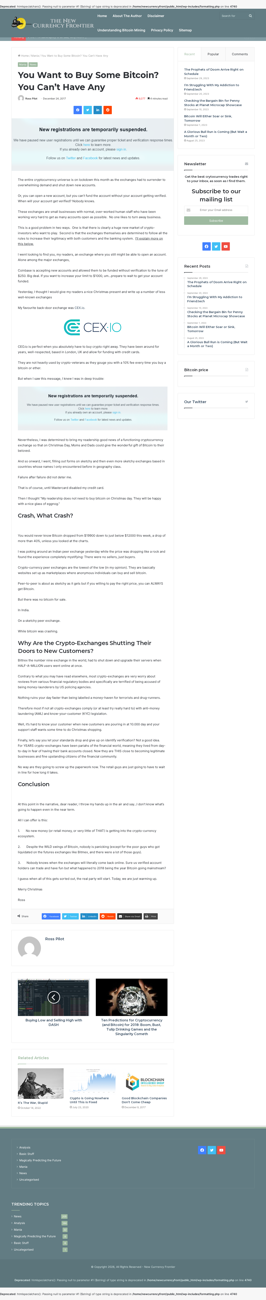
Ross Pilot (31, 98)
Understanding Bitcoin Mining (121, 30)
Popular (213, 54)
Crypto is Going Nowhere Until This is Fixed (89, 1100)
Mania (35, 55)
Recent (189, 54)
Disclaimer (156, 16)
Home (102, 16)
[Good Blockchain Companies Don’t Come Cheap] (144, 1081)
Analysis (24, 1147)
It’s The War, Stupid (33, 1103)
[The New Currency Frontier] (53, 23)
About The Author (127, 16)
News (33, 64)
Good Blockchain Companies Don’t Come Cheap (144, 1100)
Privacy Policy (162, 30)
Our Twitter (195, 402)
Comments (240, 54)
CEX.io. (80, 308)
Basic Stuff (26, 1154)
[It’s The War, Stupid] (41, 1083)
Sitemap (185, 30)
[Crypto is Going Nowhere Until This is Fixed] (93, 1081)
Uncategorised (29, 1179)
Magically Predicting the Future (40, 1160)
